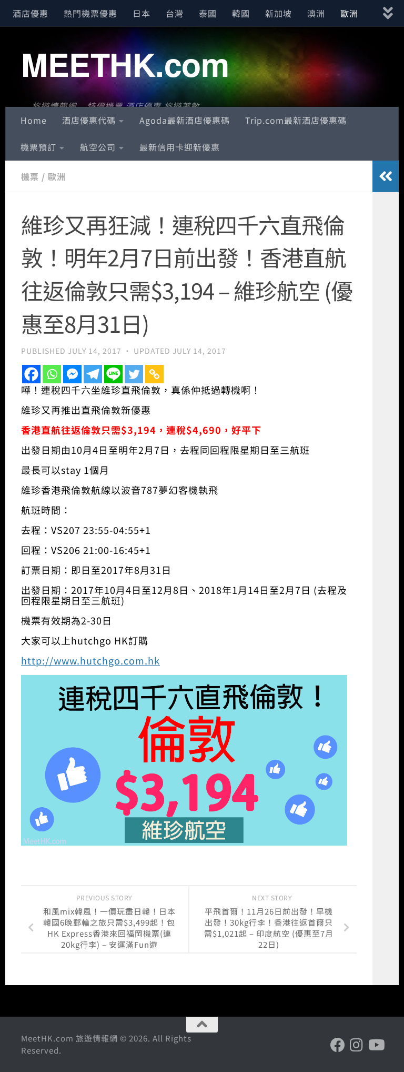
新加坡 (278, 13)
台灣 (175, 13)
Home (34, 120)
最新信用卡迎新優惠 (179, 147)
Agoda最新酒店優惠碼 (184, 120)
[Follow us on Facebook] (337, 1045)
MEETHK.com (125, 64)
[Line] (113, 374)
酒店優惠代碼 (89, 120)
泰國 (208, 13)
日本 (141, 13)
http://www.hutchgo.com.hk (90, 660)
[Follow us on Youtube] (375, 1045)
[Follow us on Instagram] (356, 1045)
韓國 (241, 13)
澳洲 (316, 13)
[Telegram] (93, 374)
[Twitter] (134, 374)
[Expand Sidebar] (385, 176)
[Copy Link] (154, 374)
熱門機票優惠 (90, 13)
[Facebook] (31, 374)
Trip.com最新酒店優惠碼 (296, 120)
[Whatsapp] (52, 374)
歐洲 (349, 13)
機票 (30, 176)
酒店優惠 (30, 13)
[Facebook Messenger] (72, 374)
